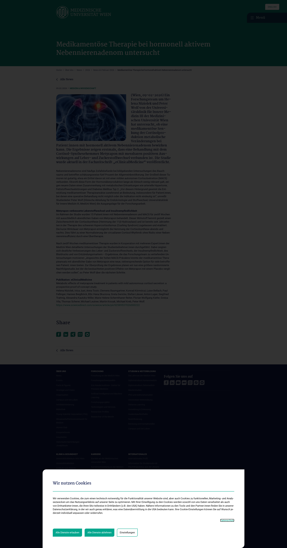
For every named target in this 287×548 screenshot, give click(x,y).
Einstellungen (127, 532)
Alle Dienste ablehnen (99, 532)
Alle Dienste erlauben (67, 532)
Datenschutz (227, 520)
